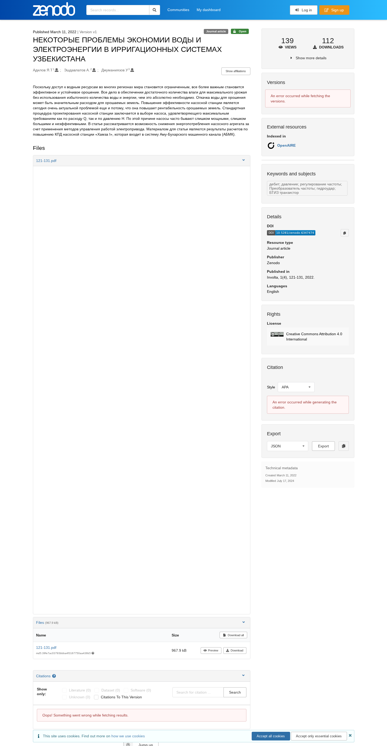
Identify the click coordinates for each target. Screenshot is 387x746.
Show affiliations (236, 71)
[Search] (154, 10)
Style (271, 387)
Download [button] (237, 650)
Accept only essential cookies (319, 736)
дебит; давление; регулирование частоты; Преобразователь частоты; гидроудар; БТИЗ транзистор (305, 188)
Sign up (337, 10)
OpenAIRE (286, 145)
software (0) (141, 690)
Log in (306, 10)
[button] (141, 160)
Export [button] (323, 446)
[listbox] (296, 387)
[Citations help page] (54, 676)
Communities (178, 10)
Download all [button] (235, 635)
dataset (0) (110, 690)
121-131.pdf (46, 647)
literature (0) (80, 690)
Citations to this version (121, 697)
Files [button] (47, 622)
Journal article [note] (216, 31)
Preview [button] (213, 650)
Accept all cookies (271, 736)
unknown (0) (79, 697)
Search (235, 692)
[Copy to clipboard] (345, 232)
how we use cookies (128, 736)
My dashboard (209, 10)
